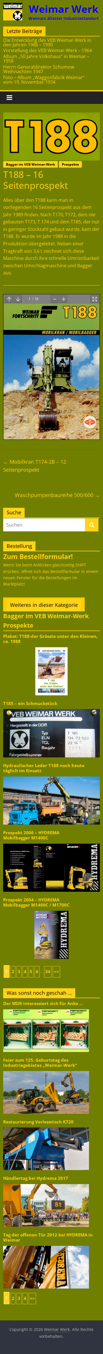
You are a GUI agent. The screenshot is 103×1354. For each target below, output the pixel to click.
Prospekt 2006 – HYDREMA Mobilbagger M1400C (31, 835)
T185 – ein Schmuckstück (30, 703)
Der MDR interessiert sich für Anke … (43, 1003)
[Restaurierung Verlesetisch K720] (46, 1127)
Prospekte (70, 164)
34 (47, 972)
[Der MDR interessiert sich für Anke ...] (46, 1009)
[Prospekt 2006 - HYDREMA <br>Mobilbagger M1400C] (51, 843)
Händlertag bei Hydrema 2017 (35, 1178)
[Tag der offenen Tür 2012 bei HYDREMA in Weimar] (46, 1245)
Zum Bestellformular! (38, 556)
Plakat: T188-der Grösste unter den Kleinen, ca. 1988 (50, 638)
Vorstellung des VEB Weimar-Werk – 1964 (47, 50)
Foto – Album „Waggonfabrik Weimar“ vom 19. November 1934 (43, 79)
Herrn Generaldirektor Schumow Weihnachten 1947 (38, 69)
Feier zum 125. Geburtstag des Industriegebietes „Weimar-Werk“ (40, 1062)
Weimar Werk (63, 9)
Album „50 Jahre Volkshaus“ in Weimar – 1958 (46, 58)
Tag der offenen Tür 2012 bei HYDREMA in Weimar (48, 1237)
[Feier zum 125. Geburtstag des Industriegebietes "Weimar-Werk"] (46, 1071)
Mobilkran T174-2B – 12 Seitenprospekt (34, 465)
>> (56, 972)
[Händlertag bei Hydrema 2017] (46, 1184)
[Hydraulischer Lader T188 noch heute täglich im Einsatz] (51, 776)
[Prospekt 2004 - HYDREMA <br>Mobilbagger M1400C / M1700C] (51, 910)
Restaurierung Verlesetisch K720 (38, 1122)
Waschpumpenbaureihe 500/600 (57, 495)
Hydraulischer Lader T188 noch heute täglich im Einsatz (43, 768)
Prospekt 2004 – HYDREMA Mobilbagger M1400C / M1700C (36, 902)
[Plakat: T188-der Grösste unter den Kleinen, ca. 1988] (51, 647)
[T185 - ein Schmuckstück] (51, 709)
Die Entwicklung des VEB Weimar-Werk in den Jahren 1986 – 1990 (47, 42)
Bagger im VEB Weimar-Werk (30, 164)
